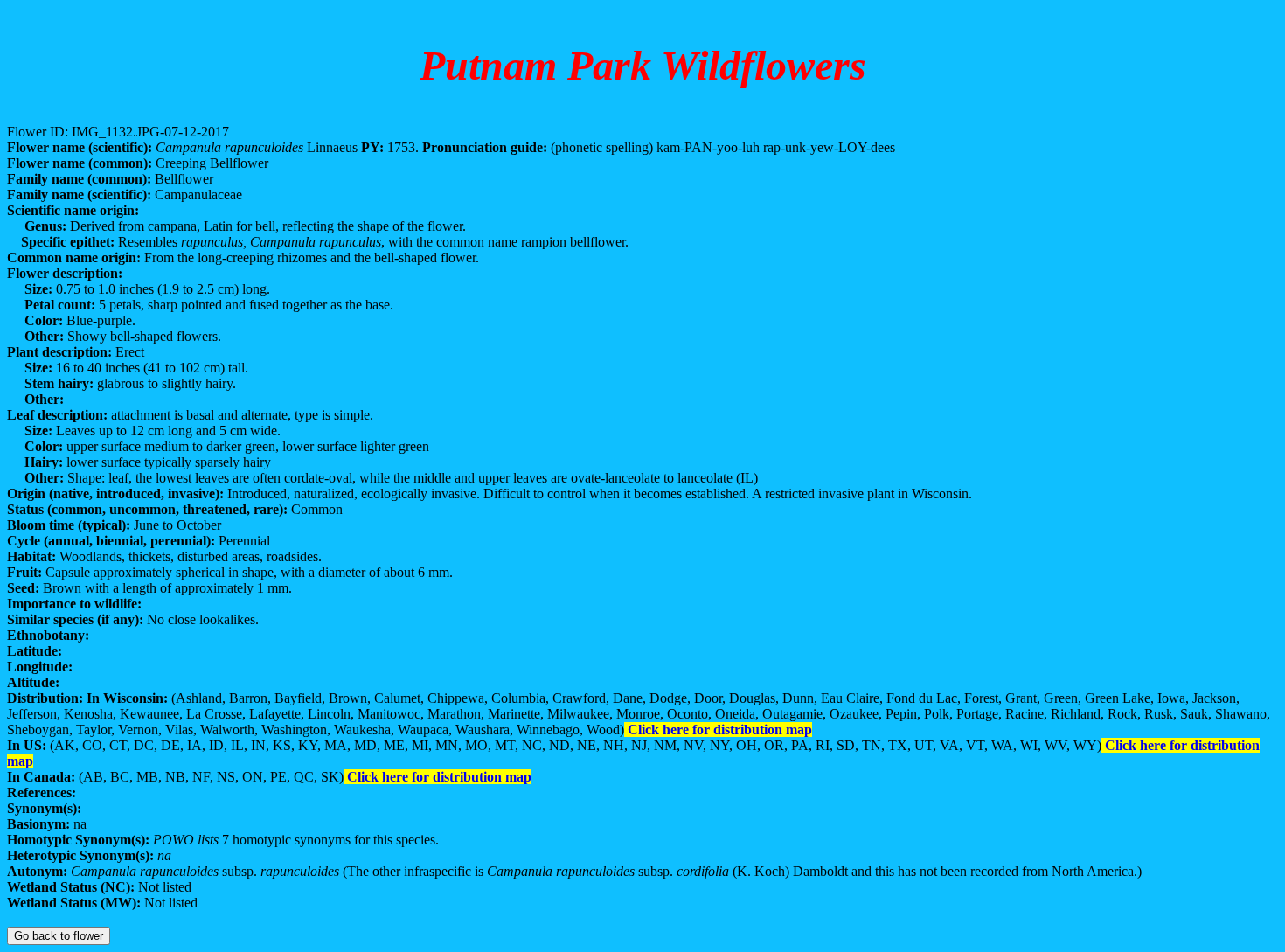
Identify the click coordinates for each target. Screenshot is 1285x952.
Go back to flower (58, 935)
